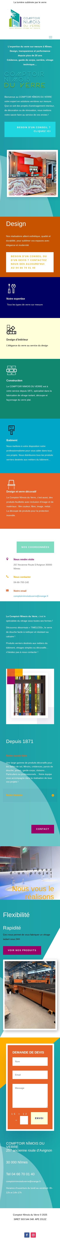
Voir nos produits (22, 950)
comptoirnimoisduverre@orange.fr (31, 596)
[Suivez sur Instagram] (33, 1235)
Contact (42, 829)
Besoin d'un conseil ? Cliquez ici (34, 129)
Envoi (39, 1118)
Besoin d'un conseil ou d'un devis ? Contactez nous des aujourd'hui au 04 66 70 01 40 (29, 262)
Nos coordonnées (35, 547)
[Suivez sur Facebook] (26, 1235)
